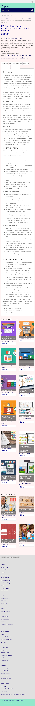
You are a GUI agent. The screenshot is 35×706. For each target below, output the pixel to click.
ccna (2, 614)
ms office (3, 600)
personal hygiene (5, 673)
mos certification (5, 681)
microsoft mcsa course (6, 655)
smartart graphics (23, 59)
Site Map (15, 703)
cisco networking (5, 616)
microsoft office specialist (7, 624)
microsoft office (5, 577)
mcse (2, 595)
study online (4, 603)
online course (4, 567)
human (3, 572)
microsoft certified (5, 631)
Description (5, 63)
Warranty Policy (15, 67)
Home (6, 10)
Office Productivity (11, 19)
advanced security (5, 619)
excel (2, 658)
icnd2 (2, 634)
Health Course (5, 515)
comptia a (3, 665)
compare (6, 55)
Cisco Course (4, 544)
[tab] (4, 63)
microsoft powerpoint (7, 57)
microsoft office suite (6, 637)
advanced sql (4, 660)
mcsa (2, 585)
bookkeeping (4, 675)
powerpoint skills (12, 59)
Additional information (15, 63)
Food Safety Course (24, 513)
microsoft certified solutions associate (10, 689)
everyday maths (5, 650)
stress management (6, 678)
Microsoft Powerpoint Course (14, 38)
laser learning (4, 668)
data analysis (4, 691)
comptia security (5, 652)
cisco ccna (3, 642)
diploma (3, 562)
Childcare (21, 543)
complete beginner (5, 598)
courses (12, 55)
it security (3, 621)
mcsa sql (3, 645)
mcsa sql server (5, 647)
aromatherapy (4, 670)
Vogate (5, 6)
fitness (2, 608)
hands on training (5, 583)
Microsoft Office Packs (7, 341)
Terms (19, 703)
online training (4, 575)
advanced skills (4, 590)
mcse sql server (5, 683)
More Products (6, 67)
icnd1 (2, 606)
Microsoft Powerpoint (24, 19)
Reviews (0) (26, 63)
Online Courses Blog (7, 703)
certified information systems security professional (13, 694)
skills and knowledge (6, 580)
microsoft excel (5, 588)
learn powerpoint (27, 55)
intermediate (17, 55)
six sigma (3, 686)
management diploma (6, 639)
